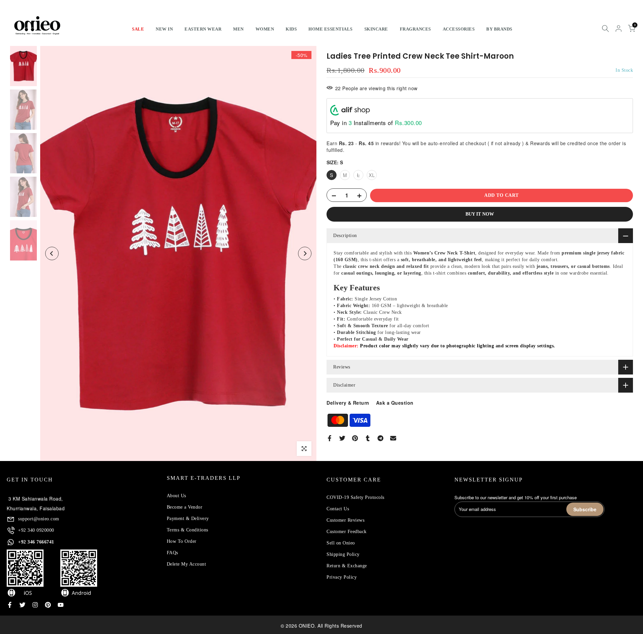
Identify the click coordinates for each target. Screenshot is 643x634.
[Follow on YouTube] (61, 605)
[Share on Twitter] (342, 438)
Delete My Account (186, 564)
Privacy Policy (342, 577)
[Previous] (52, 253)
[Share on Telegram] (380, 438)
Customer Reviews (345, 520)
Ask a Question (395, 402)
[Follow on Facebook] (10, 605)
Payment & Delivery (188, 518)
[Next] (304, 253)
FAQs (172, 552)
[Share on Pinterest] (355, 438)
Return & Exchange (347, 565)
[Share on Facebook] (330, 438)
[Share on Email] (393, 438)
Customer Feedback (347, 531)
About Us (176, 495)
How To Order (182, 541)
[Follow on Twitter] (22, 605)
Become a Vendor (185, 507)
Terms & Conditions (187, 529)
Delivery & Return (348, 402)
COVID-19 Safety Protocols (355, 497)
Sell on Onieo (341, 542)
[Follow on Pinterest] (48, 605)
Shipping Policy (343, 554)
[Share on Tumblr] (368, 438)
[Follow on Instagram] (35, 605)
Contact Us (338, 508)
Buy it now (480, 214)
